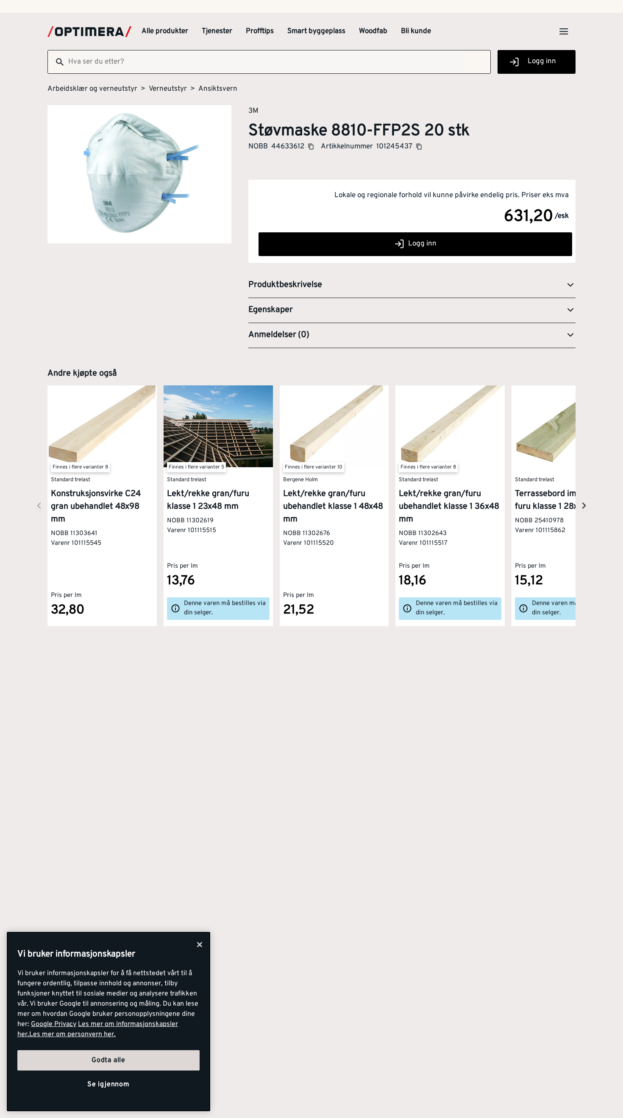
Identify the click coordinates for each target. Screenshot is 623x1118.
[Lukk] (199, 944)
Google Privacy (53, 1024)
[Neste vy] (39, 506)
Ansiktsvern (217, 89)
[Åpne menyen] (564, 31)
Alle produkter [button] (165, 31)
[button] (412, 285)
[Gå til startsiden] (89, 31)
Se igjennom (108, 1084)
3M (253, 110)
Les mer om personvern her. (72, 1034)
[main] (108, 1021)
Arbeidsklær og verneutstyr (92, 89)
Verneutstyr (168, 89)
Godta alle (108, 1060)
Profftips (260, 31)
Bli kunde (416, 31)
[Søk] (56, 62)
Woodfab (373, 31)
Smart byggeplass (316, 31)
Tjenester (217, 31)
